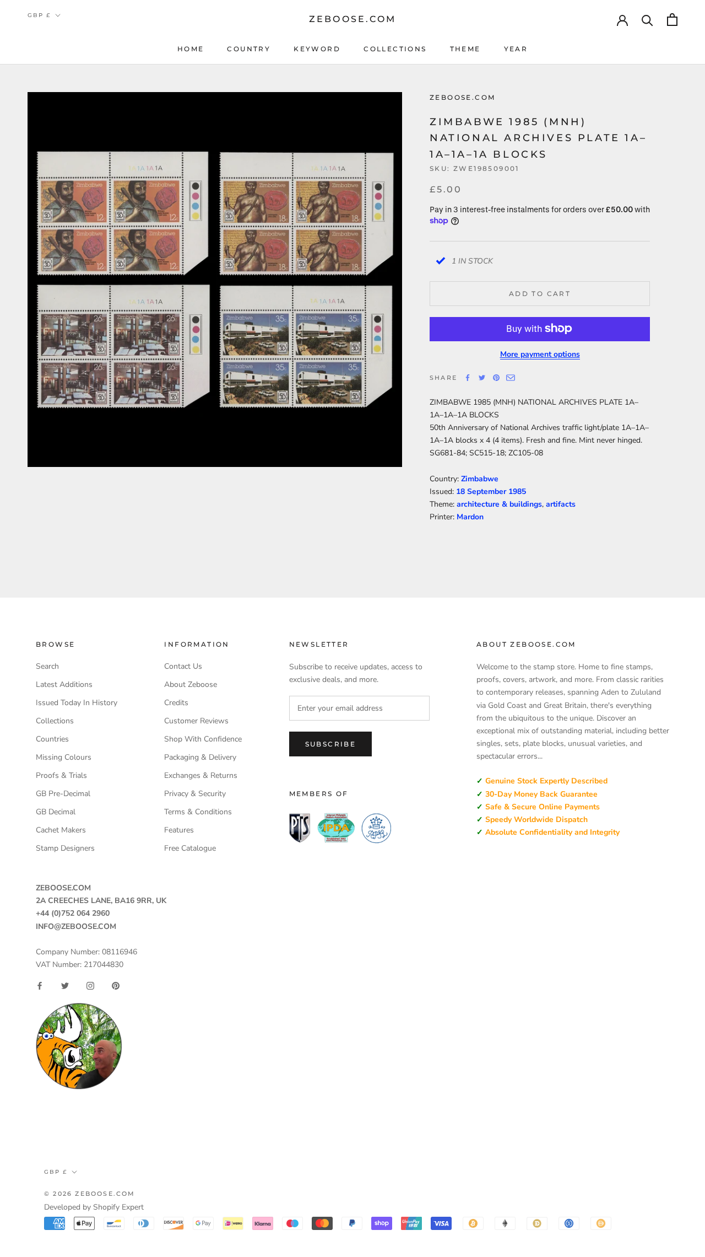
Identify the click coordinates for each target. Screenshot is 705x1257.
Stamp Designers (65, 848)
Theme (465, 49)
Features (179, 830)
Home (190, 49)
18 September (482, 491)
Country (248, 49)
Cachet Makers (61, 830)
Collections (395, 49)
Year (516, 49)
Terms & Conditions (198, 812)
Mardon (470, 517)
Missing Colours (63, 757)
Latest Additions (64, 684)
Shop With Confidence (203, 739)
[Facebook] (467, 377)
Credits (176, 702)
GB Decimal (55, 812)
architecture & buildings (499, 504)
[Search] (647, 19)
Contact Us (183, 666)
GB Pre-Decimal (63, 793)
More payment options (540, 353)
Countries (52, 739)
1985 (517, 491)
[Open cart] (672, 19)
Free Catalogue (190, 848)
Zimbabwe (479, 479)
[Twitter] (482, 377)
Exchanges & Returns (200, 775)
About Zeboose (190, 684)
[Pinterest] (496, 377)
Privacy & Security (195, 793)
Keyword (317, 49)
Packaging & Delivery (200, 757)
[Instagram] (90, 986)
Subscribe (330, 744)
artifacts (561, 504)
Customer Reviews (196, 721)
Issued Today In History (76, 702)
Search (47, 666)
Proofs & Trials (61, 775)
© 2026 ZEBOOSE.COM (89, 1193)
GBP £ (39, 15)
